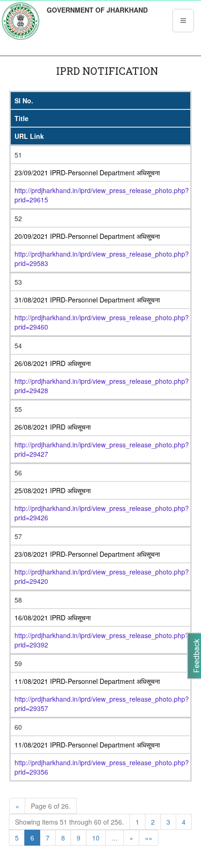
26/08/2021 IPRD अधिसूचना (52, 363)
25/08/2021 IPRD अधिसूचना (52, 490)
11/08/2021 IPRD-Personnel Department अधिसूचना (87, 681)
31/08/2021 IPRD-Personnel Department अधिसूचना (87, 299)
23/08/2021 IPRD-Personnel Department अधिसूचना (87, 554)
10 (96, 837)
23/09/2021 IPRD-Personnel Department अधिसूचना (87, 172)
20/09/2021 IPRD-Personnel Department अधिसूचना (87, 236)
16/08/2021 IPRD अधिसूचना (52, 617)
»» (148, 837)
